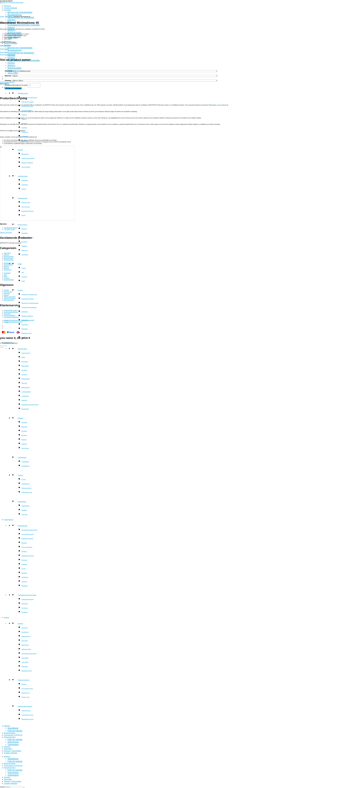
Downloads (4, 52)
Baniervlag (24, 426)
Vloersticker (25, 666)
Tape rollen (12, 73)
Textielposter (25, 136)
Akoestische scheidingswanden (30, 303)
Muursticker (25, 640)
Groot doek (24, 514)
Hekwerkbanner (26, 379)
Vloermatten (25, 254)
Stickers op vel (26, 693)
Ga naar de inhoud (6, 1)
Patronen (7, 6)
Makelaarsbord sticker (27, 719)
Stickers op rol (25, 697)
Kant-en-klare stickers (25, 706)
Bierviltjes (24, 229)
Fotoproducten (8, 519)
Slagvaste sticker (26, 649)
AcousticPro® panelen (28, 102)
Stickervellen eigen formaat (29, 653)
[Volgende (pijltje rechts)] (2, 347)
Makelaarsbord (25, 387)
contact (219, 105)
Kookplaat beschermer (28, 555)
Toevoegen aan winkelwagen (13, 88)
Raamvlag (24, 400)
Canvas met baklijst (27, 110)
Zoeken (2, 787)
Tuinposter (24, 276)
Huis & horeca (22, 224)
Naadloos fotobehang (27, 316)
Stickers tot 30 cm (23, 680)
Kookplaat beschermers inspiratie (23, 25)
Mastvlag (24, 439)
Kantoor (20, 290)
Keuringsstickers (26, 710)
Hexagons (24, 114)
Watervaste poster (26, 488)
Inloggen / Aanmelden (12, 751)
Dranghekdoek (25, 506)
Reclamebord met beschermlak (30, 404)
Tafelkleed (24, 246)
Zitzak (23, 281)
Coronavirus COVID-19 (13, 735)
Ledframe (24, 119)
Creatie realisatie (10, 8)
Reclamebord (25, 409)
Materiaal (8, 76)
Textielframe (25, 132)
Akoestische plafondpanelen (29, 307)
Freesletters (25, 361)
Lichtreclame (22, 457)
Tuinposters (25, 603)
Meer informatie (5, 45)
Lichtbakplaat (25, 396)
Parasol (24, 268)
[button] (4, 84)
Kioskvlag (24, 383)
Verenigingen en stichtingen (20, 53)
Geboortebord (25, 366)
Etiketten (24, 684)
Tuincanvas (25, 608)
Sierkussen (25, 250)
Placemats (24, 241)
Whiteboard (25, 329)
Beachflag (24, 422)
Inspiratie (7, 10)
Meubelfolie (25, 233)
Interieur (11, 20)
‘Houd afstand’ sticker (27, 715)
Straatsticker (25, 632)
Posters (20, 475)
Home (2, 16)
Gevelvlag (24, 374)
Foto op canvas (14, 730)
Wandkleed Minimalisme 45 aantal (16, 85)
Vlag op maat (25, 448)
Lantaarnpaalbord (26, 391)
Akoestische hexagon (27, 106)
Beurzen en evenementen (19, 12)
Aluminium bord (26, 353)
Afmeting (8, 80)
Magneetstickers (26, 636)
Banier (23, 357)
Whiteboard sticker (27, 333)
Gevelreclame (22, 349)
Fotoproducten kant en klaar (27, 595)
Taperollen (8, 749)
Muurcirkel (24, 123)
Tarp (23, 272)
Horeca (11, 27)
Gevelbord (24, 370)
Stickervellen (25, 658)
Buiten (20, 264)
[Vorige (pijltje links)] (0, 347)
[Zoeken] (24, 787)
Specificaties (4, 49)
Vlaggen (20, 418)
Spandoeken (22, 501)
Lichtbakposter (25, 466)
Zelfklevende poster (27, 492)
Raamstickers (25, 645)
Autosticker (25, 627)
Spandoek (24, 510)
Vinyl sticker (25, 662)
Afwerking (8, 71)
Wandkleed (24, 586)
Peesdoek (24, 127)
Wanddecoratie (23, 93)
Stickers (11, 30)
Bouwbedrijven (14, 15)
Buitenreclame (14, 32)
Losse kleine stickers (27, 688)
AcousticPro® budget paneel (29, 97)
